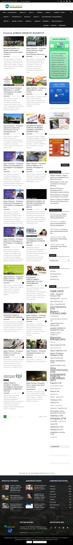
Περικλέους (62, 408)
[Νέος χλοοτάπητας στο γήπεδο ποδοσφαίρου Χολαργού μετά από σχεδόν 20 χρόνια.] (14, 41)
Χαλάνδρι (37, 21)
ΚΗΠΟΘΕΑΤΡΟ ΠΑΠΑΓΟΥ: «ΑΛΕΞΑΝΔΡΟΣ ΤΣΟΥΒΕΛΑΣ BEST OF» (35, 241)
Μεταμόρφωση (16, 16)
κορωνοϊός (56, 427)
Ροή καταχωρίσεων (55, 274)
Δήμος (52, 342)
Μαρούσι (6, 16)
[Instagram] (61, 1)
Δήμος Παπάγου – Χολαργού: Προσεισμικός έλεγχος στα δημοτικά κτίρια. (36, 317)
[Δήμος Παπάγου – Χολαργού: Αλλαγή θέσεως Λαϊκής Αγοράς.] (36, 81)
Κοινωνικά (29, 380)
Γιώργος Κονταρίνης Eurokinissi (58, 320)
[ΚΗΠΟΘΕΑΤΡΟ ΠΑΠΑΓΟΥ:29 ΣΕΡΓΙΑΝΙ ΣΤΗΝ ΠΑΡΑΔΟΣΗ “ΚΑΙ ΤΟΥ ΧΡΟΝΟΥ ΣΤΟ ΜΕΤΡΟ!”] (36, 194)
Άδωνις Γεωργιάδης (57, 304)
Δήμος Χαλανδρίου (57, 362)
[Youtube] (70, 1)
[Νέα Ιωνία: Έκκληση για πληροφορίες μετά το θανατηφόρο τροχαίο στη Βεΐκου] (5, 505)
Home (4, 12)
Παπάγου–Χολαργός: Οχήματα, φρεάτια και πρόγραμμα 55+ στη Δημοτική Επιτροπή (59, 177)
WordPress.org (54, 279)
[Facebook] (58, 1)
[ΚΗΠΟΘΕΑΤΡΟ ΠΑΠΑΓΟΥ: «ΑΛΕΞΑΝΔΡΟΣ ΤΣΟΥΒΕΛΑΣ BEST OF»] (36, 232)
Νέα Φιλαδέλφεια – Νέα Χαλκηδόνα (51, 16)
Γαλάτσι (31, 12)
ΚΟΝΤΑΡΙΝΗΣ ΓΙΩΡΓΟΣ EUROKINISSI (58, 377)
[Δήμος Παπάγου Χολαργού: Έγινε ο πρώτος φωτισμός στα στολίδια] (36, 376)
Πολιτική (6, 160)
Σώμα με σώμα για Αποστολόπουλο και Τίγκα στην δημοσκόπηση (58, 216)
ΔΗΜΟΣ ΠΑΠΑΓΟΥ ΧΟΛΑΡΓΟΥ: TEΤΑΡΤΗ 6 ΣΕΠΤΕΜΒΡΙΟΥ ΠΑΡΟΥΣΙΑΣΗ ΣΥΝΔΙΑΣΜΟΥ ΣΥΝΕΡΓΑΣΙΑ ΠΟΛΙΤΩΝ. (13, 387)
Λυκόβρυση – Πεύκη (59, 12)
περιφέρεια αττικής (57, 433)
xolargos (64, 298)
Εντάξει (29, 542)
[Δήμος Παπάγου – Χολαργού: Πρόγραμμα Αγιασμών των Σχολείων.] (36, 344)
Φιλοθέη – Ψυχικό (17, 21)
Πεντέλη (6, 21)
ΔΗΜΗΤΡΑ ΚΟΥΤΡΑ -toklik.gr (57, 324)
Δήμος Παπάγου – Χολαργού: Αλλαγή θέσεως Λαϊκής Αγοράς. (36, 90)
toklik (57, 291)
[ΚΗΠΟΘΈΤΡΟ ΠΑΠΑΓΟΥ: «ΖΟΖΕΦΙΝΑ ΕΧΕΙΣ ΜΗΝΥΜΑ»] (14, 308)
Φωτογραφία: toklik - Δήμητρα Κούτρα (58, 412)
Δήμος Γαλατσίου (55, 347)
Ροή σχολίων (54, 276)
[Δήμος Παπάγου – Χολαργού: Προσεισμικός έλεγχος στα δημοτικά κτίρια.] (36, 308)
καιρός (54, 424)
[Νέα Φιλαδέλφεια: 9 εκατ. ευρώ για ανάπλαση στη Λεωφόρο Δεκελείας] (5, 497)
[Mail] (64, 1)
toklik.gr (54, 298)
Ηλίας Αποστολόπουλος (59, 370)
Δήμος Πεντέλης (56, 358)
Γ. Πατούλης (54, 316)
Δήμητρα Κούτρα (30, 389)
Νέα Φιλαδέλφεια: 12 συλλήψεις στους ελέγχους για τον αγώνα (59, 195)
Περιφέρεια (45, 21)
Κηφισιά (48, 12)
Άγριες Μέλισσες (56, 301)
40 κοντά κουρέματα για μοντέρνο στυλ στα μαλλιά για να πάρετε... (40, 487)
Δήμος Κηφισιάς (58, 351)
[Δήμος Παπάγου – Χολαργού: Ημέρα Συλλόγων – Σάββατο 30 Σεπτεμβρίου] (14, 270)
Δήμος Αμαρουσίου (57, 345)
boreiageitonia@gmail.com (35, 532)
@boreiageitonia (47, 473)
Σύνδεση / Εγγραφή (24, 1)
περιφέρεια (56, 429)
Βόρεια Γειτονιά (58, 312)
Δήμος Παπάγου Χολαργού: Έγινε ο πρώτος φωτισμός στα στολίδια (35, 385)
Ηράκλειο (39, 12)
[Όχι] (71, 540)
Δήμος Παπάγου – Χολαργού (57, 354)
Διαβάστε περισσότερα (40, 542)
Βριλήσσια (22, 12)
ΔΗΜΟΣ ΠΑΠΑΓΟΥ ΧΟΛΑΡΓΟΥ (57, 329)
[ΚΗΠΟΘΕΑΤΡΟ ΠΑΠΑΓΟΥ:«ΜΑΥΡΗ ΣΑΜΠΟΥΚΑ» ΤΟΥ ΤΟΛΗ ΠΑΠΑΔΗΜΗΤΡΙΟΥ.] (36, 270)
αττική (53, 421)
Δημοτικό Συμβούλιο (57, 365)
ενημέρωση (62, 421)
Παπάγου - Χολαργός (56, 405)
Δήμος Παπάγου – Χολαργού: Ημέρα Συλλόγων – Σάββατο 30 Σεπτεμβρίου (13, 278)
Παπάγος (35, 16)
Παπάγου (6, 380)
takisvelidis (7, 56)
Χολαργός (28, 21)
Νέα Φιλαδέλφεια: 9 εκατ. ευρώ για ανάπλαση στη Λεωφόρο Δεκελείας (59, 183)
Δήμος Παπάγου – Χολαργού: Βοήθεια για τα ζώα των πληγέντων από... (13, 353)
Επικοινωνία (62, 25)
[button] (71, 12)
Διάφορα (45, 25)
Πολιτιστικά (7, 312)
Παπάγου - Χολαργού (9, 45)
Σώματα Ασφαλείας (56, 21)
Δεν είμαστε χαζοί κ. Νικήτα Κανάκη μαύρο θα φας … (59, 231)
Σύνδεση (52, 271)
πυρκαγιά (53, 437)
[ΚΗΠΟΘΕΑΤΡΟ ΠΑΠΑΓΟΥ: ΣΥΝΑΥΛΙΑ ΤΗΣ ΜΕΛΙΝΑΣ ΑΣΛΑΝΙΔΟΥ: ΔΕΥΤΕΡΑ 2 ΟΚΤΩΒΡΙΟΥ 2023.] (36, 119)
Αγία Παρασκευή (11, 12)
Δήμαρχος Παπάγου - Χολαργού (56, 333)
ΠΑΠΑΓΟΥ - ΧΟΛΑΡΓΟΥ (56, 397)
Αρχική (5, 30)
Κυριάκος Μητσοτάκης (56, 385)
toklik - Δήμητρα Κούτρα (56, 295)
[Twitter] (67, 1)
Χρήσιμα (53, 25)
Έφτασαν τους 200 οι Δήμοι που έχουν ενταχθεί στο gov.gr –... (40, 505)
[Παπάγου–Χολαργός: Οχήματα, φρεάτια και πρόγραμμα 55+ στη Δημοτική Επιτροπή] (5, 487)
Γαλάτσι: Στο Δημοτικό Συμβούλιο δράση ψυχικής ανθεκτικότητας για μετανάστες (59, 201)
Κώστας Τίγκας (55, 388)
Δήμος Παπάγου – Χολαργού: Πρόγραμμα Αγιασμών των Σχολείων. (36, 353)
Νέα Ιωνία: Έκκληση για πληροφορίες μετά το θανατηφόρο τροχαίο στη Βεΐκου (59, 190)
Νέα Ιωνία (27, 16)
